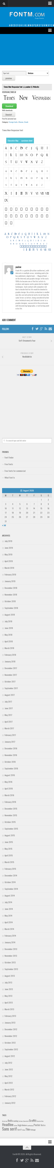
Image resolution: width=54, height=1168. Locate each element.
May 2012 (8, 1076)
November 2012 (11, 1035)
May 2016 (8, 781)
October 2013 (10, 962)
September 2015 (11, 828)
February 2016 (10, 801)
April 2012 (9, 1082)
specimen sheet (27, 140)
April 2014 (9, 922)
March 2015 (9, 862)
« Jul (4, 525)
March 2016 (9, 795)
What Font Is (10, 477)
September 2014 (11, 888)
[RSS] (45, 328)
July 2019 (8, 541)
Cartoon (21, 1121)
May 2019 (8, 554)
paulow (27, 86)
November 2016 (11, 755)
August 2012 (10, 1056)
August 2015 (10, 835)
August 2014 (10, 895)
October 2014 (10, 882)
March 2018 (9, 648)
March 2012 (9, 1089)
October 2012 (10, 1042)
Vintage (33, 1129)
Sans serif (9, 1129)
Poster (37, 1125)
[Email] (50, 328)
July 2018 (8, 621)
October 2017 (10, 681)
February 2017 (10, 734)
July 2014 (8, 902)
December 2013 (11, 949)
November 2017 (11, 674)
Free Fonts (9, 464)
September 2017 (11, 688)
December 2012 (11, 1029)
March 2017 (9, 728)
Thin (27, 1129)
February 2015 (10, 868)
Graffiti (32, 1120)
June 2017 (9, 708)
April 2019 (9, 561)
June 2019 (9, 547)
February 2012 (10, 1096)
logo (20, 1125)
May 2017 (8, 714)
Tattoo (23, 1130)
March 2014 (9, 928)
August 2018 (10, 614)
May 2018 (8, 634)
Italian (15, 1125)
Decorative (26, 1121)
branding (15, 1121)
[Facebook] (32, 328)
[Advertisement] (27, 49)
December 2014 (11, 875)
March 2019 (9, 567)
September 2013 (11, 969)
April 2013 (9, 1002)
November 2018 (11, 594)
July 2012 (8, 1062)
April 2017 (9, 721)
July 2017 (8, 701)
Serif (19, 1129)
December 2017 (11, 668)
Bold (10, 1120)
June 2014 (9, 908)
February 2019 (10, 574)
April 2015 (9, 855)
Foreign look (13, 122)
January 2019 (10, 581)
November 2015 (11, 815)
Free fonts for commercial (15, 470)
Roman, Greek (23, 122)
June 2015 (9, 842)
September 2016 (11, 768)
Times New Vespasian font (13, 86)
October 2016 (10, 761)
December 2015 (11, 808)
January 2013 (10, 1022)
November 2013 (11, 955)
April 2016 (9, 788)
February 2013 (10, 1015)
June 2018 (9, 627)
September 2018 (11, 607)
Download (9, 106)
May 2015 (8, 848)
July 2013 (8, 982)
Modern (24, 1125)
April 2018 (9, 641)
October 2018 (10, 601)
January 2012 (10, 1102)
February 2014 (10, 935)
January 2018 (10, 661)
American (4, 1121)
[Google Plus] (41, 328)
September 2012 (11, 1049)
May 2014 (8, 915)
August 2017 (10, 694)
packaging (30, 1125)
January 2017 (10, 741)
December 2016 (11, 748)
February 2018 (10, 654)
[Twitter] (37, 328)
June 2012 (9, 1069)
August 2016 (10, 775)
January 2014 (10, 942)
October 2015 (10, 821)
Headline (7, 1124)
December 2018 (11, 587)
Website (36, 86)
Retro (43, 1125)
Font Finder (9, 457)
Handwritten (40, 1121)
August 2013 (10, 975)
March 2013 (9, 1009)
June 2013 (9, 989)
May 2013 (8, 995)
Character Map (13, 140)
